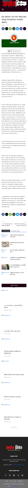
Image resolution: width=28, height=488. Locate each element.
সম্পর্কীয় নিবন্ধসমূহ (5, 231)
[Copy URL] (24, 28)
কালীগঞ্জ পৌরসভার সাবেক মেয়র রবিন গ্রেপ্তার (14, 374)
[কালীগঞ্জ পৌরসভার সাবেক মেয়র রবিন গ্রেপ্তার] (14, 367)
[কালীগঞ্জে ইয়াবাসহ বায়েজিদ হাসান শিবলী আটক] (5, 237)
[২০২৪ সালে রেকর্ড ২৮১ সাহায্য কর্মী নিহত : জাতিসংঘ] (14, 298)
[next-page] (5, 280)
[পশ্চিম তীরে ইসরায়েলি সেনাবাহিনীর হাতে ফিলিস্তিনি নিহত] (14, 346)
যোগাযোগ (11, 481)
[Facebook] (3, 28)
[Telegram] (17, 28)
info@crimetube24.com (19, 464)
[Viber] (21, 28)
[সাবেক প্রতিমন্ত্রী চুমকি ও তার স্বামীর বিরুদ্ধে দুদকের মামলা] (5, 267)
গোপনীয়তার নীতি (20, 481)
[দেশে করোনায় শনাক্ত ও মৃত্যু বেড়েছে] (14, 322)
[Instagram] (9, 475)
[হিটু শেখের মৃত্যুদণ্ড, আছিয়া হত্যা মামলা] (5, 252)
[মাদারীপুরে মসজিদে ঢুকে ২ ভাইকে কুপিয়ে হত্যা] (5, 274)
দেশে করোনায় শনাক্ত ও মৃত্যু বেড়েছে (12, 331)
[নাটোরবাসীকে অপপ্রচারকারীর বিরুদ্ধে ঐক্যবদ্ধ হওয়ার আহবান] (5, 259)
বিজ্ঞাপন (15, 481)
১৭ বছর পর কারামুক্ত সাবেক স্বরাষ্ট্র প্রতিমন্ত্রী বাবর (7, 224)
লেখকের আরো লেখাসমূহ (15, 231)
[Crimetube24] (14, 3)
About (7, 481)
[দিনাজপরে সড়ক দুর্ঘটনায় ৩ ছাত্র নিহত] (14, 389)
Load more (13, 427)
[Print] (13, 28)
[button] (2, 9)
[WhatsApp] (10, 28)
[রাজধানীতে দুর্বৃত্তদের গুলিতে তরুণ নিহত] (5, 244)
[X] (6, 28)
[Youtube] (22, 475)
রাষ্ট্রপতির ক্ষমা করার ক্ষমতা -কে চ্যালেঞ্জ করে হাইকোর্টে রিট (20, 224)
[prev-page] (3, 280)
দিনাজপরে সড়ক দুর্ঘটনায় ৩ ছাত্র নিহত (12, 397)
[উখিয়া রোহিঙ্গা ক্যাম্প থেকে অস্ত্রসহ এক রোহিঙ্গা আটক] (14, 411)
